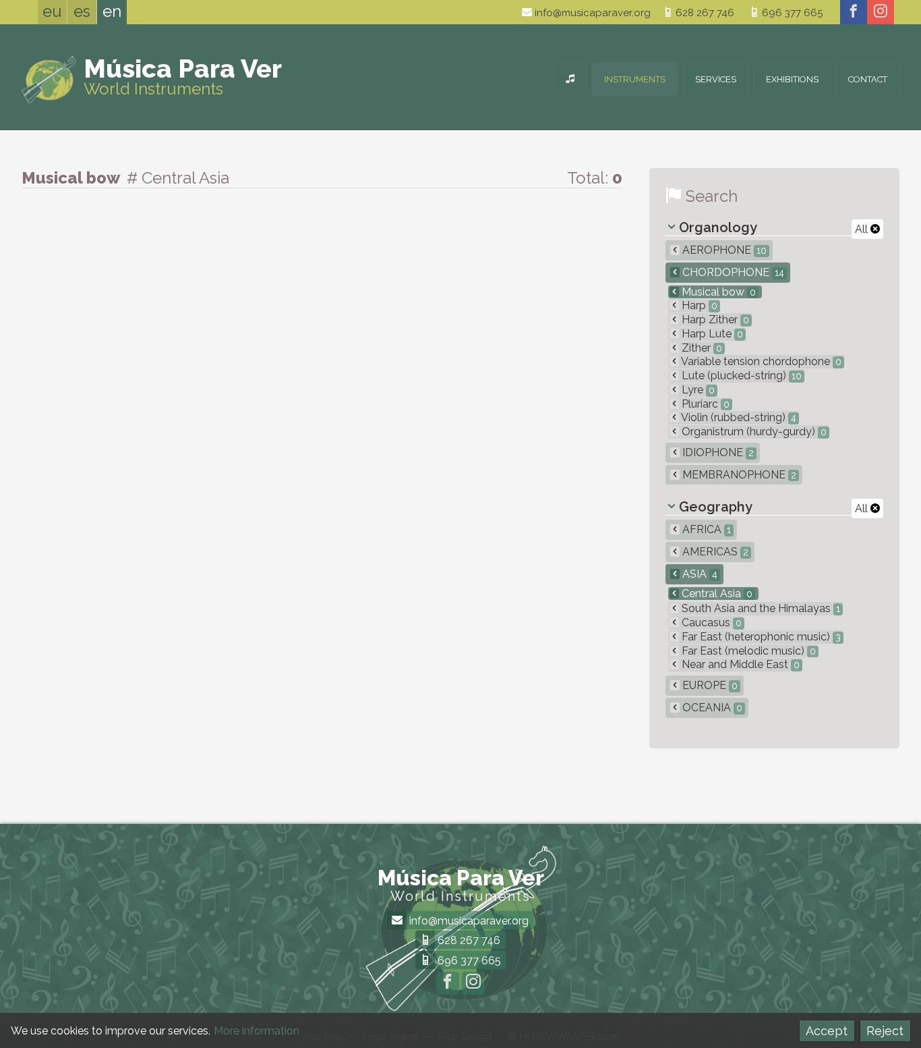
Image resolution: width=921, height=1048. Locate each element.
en (111, 11)
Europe (709, 685)
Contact (867, 79)
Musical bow (717, 291)
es (81, 11)
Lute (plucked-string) (740, 375)
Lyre (697, 389)
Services (715, 79)
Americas (714, 551)
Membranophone (738, 474)
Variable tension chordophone (760, 361)
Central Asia (715, 593)
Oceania (711, 707)
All (862, 229)
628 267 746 (703, 13)
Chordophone (732, 272)
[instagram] (880, 12)
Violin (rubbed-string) (737, 417)
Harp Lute (711, 333)
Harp (698, 305)
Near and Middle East (739, 664)
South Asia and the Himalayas (759, 608)
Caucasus (710, 622)
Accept (827, 1031)
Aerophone (723, 250)
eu (52, 11)
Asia (698, 574)
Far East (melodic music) (747, 650)
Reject (884, 1031)
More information (256, 1030)
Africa (705, 529)
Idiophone (717, 452)
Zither (700, 347)
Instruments (634, 79)
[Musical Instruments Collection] (570, 79)
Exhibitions (792, 79)
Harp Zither (714, 319)
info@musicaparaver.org (591, 13)
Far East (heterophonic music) (760, 636)
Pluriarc (704, 403)
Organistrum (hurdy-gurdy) (753, 431)
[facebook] (853, 12)
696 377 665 (791, 13)
